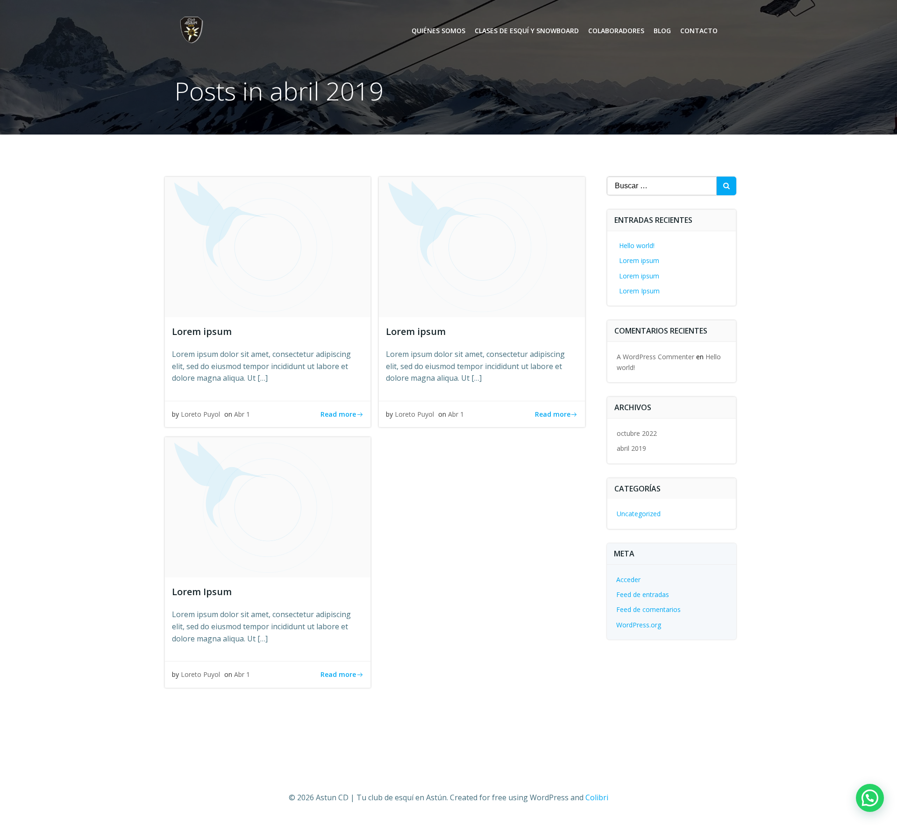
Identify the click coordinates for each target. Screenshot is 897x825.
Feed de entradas (642, 594)
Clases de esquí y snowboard (527, 30)
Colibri (596, 797)
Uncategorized (639, 513)
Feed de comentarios (648, 609)
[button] (870, 798)
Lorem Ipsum (639, 290)
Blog (662, 30)
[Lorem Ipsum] (267, 507)
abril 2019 (631, 448)
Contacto (699, 30)
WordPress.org (638, 624)
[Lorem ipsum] (267, 246)
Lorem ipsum (639, 260)
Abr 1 (242, 414)
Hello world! (637, 245)
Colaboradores (616, 30)
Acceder (628, 579)
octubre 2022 (637, 433)
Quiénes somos (438, 30)
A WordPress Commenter (655, 356)
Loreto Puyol (200, 414)
